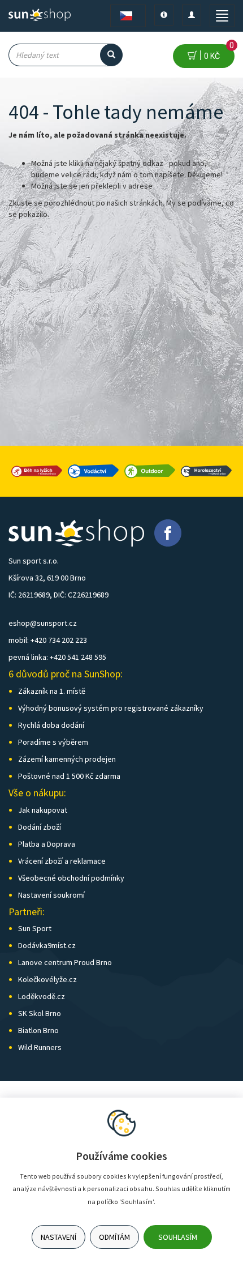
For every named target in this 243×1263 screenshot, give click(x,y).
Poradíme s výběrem (53, 742)
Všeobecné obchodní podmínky (71, 878)
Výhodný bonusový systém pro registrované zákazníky (110, 708)
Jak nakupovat (42, 810)
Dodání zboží (39, 827)
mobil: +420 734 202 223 (47, 640)
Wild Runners (40, 1047)
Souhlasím (177, 1237)
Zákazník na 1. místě (51, 691)
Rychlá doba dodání (51, 725)
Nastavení (58, 1237)
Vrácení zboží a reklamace (62, 861)
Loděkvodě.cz (41, 996)
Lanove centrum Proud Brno (65, 962)
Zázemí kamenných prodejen (67, 759)
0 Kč (217, 52)
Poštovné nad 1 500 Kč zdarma (69, 776)
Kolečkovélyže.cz (47, 979)
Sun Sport (34, 928)
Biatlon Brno (38, 1030)
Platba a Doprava (46, 844)
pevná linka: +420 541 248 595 (57, 657)
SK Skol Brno (39, 1013)
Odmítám (114, 1237)
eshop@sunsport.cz (42, 623)
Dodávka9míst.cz (47, 945)
